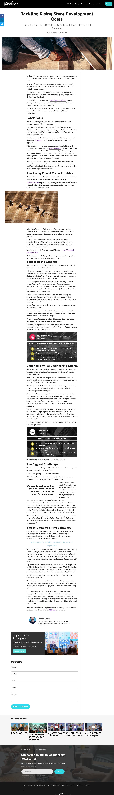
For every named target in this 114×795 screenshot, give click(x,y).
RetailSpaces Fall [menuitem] (86, 4)
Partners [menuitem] (108, 4)
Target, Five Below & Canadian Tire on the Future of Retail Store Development (37, 737)
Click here (52, 610)
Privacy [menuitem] (86, 785)
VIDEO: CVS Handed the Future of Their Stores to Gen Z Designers (93, 733)
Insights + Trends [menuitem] (98, 4)
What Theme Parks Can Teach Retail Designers (19, 733)
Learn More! (19, 651)
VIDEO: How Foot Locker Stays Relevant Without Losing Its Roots (56, 733)
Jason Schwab (53, 32)
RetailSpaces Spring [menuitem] (73, 4)
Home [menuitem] (57, 4)
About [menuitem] (63, 4)
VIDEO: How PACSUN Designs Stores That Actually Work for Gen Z (74, 733)
